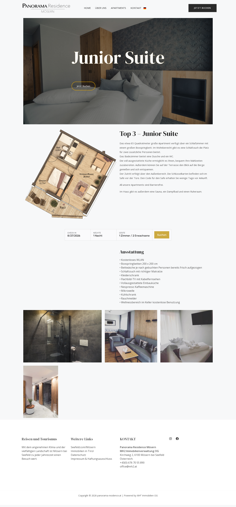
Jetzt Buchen (202, 8)
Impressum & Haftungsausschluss (91, 459)
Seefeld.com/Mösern (83, 447)
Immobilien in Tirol (82, 451)
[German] (145, 8)
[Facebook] (177, 438)
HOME (87, 7)
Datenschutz (78, 455)
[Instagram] (170, 438)
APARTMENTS (118, 7)
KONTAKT (136, 7)
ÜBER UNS (100, 7)
